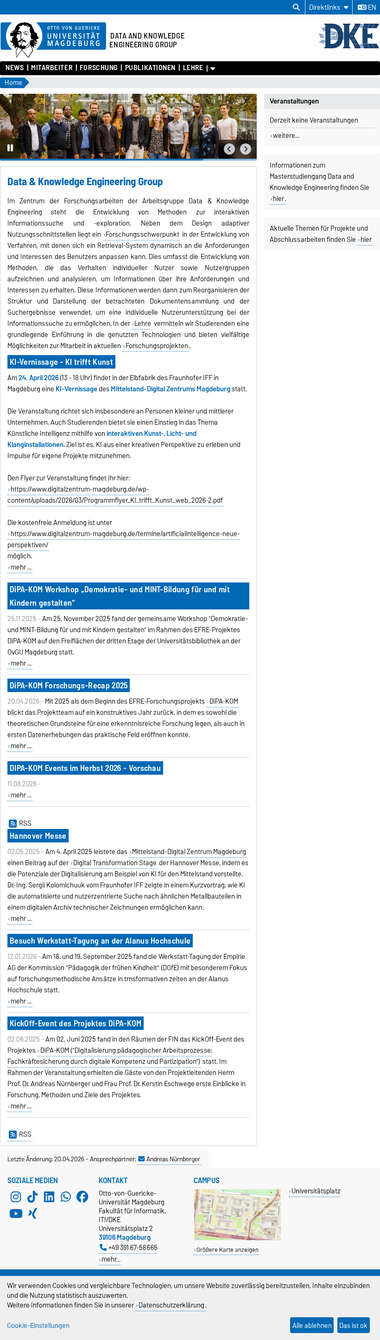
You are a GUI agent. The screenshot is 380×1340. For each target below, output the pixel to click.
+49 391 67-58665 (133, 1247)
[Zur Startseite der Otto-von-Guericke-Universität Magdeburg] (53, 40)
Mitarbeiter (51, 67)
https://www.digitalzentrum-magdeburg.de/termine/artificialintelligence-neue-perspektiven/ (123, 539)
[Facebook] (82, 1197)
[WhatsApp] (65, 1197)
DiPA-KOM (223, 701)
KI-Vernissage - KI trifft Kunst (61, 362)
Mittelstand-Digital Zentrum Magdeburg (189, 851)
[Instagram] (15, 1197)
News (15, 67)
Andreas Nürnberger (173, 1159)
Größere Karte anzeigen (227, 1250)
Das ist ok (353, 1325)
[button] (229, 149)
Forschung (99, 67)
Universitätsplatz (316, 1191)
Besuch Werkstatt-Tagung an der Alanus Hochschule (100, 940)
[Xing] (32, 1213)
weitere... (286, 135)
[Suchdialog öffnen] (296, 7)
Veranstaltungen (294, 101)
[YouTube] (15, 1213)
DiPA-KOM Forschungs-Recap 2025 (69, 685)
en (371, 7)
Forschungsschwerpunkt (142, 234)
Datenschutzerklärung (171, 1305)
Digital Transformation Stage (115, 862)
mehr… (110, 1259)
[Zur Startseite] (349, 47)
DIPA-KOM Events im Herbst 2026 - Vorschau (85, 768)
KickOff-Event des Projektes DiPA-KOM (76, 1023)
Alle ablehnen (312, 1325)
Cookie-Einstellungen (38, 1325)
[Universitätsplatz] (237, 1238)
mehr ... (21, 567)
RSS (25, 823)
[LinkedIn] (49, 1197)
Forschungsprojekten (157, 345)
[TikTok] (32, 1197)
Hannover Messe (38, 835)
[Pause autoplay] (10, 148)
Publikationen (150, 67)
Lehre (193, 67)
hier (278, 198)
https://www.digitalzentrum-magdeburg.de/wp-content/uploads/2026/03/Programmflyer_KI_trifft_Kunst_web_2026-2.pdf (115, 495)
